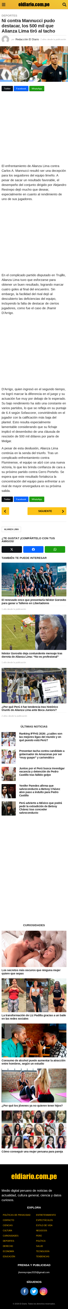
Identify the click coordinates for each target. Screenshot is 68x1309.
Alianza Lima (11, 529)
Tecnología (42, 1251)
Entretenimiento (46, 1215)
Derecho (8, 1246)
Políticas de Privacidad (16, 1215)
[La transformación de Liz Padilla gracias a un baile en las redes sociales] (34, 995)
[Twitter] (34, 1291)
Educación (9, 1256)
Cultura (7, 1230)
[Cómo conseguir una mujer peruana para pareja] (34, 1129)
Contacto (8, 1220)
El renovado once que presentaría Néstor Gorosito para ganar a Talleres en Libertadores (34, 601)
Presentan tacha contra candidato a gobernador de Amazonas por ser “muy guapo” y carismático (42, 754)
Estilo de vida (44, 1225)
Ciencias (8, 1225)
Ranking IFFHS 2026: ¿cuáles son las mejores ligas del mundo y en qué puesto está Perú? (40, 737)
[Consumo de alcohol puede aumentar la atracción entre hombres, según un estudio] (34, 1040)
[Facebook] (24, 1291)
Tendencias (42, 1256)
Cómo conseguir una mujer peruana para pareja (32, 1151)
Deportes (9, 15)
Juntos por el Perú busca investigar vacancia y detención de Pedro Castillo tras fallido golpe (42, 771)
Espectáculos (44, 1220)
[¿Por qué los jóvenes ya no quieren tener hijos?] (34, 1085)
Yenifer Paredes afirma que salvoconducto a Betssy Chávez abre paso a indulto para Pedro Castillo (39, 790)
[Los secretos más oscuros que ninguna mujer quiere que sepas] (34, 949)
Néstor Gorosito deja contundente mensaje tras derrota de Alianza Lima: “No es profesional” (32, 655)
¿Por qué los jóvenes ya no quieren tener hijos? (32, 1105)
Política (41, 1241)
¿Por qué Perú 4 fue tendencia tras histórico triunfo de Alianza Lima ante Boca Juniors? (30, 708)
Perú (39, 1236)
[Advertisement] (34, 128)
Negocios (41, 1230)
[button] (4, 4)
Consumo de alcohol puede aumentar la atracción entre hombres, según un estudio (33, 1062)
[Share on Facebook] (33, 549)
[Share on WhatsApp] (55, 549)
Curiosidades (11, 1236)
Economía (8, 1251)
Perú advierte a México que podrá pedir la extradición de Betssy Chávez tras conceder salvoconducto (40, 807)
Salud (39, 1246)
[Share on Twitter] (12, 549)
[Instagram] (43, 1291)
